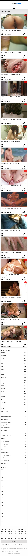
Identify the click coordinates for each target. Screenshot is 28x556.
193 (2, 521)
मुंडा (13, 380)
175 (2, 472)
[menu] (14, 7)
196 (9, 529)
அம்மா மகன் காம (13, 441)
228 (9, 538)
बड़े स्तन (13, 358)
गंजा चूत (13, 383)
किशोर (13, 391)
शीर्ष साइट (5, 409)
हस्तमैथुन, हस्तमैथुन (13, 405)
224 (22, 536)
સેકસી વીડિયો (13, 457)
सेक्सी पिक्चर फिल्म (13, 419)
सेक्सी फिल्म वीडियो (13, 430)
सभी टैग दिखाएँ (14, 541)
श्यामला (13, 372)
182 (2, 491)
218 (2, 536)
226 (2, 538)
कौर (13, 394)
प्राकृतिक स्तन (13, 402)
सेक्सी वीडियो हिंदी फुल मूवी (13, 455)
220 (9, 536)
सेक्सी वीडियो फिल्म (13, 444)
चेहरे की (13, 385)
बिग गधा (13, 374)
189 (2, 511)
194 (2, 529)
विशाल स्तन (13, 355)
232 (22, 538)
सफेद (13, 363)
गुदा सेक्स (13, 438)
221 (12, 536)
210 (2, 534)
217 (25, 534)
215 (19, 534)
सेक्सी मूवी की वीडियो (13, 460)
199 (19, 529)
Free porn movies (13, 427)
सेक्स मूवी (13, 433)
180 (2, 486)
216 (22, 534)
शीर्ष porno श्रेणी (6, 350)
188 (2, 508)
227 (5, 538)
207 (19, 531)
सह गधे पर (13, 396)
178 (2, 480)
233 (25, 538)
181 (2, 489)
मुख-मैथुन (13, 352)
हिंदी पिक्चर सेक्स (13, 411)
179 (2, 483)
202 (2, 531)
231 (19, 538)
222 (15, 536)
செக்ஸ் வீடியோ (13, 414)
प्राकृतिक (13, 388)
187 (2, 505)
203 (5, 531)
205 (12, 531)
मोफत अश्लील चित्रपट (13, 463)
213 (12, 534)
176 (2, 475)
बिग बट (13, 369)
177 (2, 478)
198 (15, 529)
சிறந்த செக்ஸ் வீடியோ (13, 422)
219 (5, 536)
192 (2, 519)
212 (9, 534)
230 (15, 538)
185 (2, 500)
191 (2, 516)
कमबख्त (13, 361)
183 (2, 494)
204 (9, 531)
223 (19, 536)
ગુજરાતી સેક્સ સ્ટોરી (13, 446)
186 (2, 502)
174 (2, 469)
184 (2, 497)
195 (5, 529)
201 (25, 529)
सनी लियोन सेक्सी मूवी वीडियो (13, 435)
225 (25, 536)
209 (25, 531)
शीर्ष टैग (4, 467)
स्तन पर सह (13, 377)
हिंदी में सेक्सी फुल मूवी (13, 452)
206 (15, 531)
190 (2, 513)
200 (22, 529)
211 (5, 534)
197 (12, 529)
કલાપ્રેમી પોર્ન (13, 449)
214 (15, 534)
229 (12, 538)
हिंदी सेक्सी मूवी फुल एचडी (13, 416)
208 (22, 531)
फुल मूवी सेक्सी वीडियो (13, 424)
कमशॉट (13, 366)
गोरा (13, 399)
